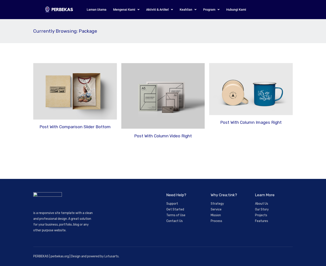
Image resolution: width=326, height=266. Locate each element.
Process (216, 221)
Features (261, 221)
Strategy (217, 204)
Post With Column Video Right (163, 135)
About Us (261, 204)
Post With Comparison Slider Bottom (75, 126)
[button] (126, 9)
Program (209, 9)
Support (172, 204)
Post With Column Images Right (251, 122)
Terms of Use (175, 215)
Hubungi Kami (236, 9)
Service (216, 209)
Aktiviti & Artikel (157, 9)
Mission (216, 215)
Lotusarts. (111, 256)
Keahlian (186, 9)
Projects (261, 215)
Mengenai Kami (124, 9)
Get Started (175, 209)
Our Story (262, 209)
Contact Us (174, 221)
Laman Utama (96, 9)
